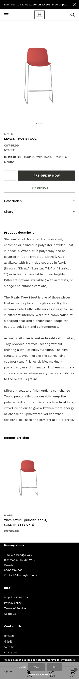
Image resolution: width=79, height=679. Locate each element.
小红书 (8, 641)
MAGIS (8, 133)
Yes (36, 667)
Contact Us (13, 626)
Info (7, 588)
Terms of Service (15, 608)
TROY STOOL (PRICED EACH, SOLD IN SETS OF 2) (25, 522)
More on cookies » (40, 674)
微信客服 (9, 635)
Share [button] (8, 211)
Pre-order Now (46, 175)
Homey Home (14, 545)
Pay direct (40, 187)
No (54, 667)
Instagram (10, 652)
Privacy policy (12, 602)
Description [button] (13, 201)
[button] (6, 15)
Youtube (9, 647)
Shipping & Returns (16, 597)
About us (10, 613)
